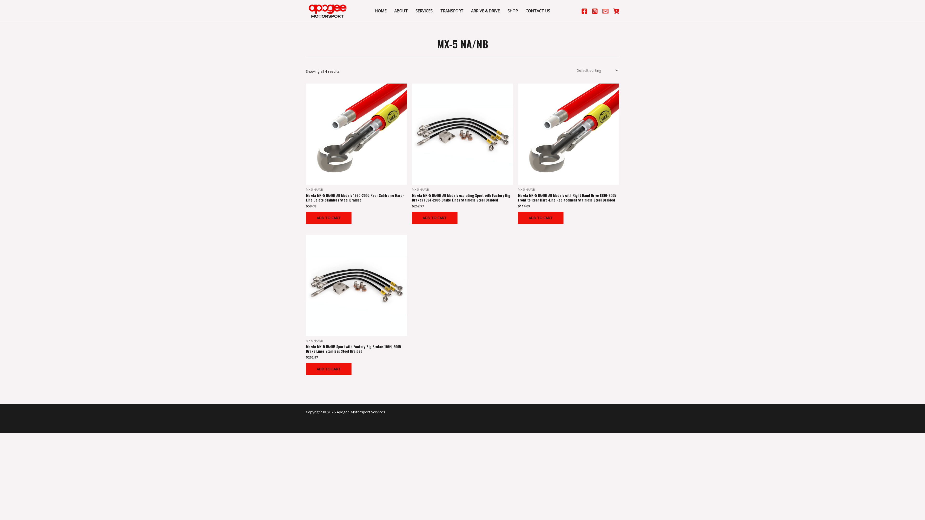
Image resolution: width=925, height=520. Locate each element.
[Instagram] (595, 11)
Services (424, 10)
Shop (513, 10)
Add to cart (329, 217)
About (401, 10)
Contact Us (538, 10)
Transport (451, 10)
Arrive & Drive (485, 10)
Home (381, 10)
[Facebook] (584, 11)
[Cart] (616, 11)
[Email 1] (605, 11)
